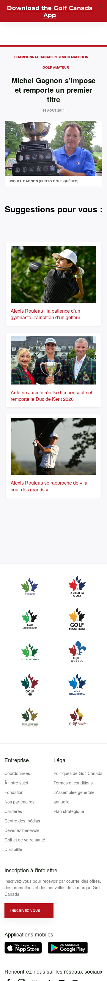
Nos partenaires (19, 802)
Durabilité (13, 849)
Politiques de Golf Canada (78, 773)
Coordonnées (17, 773)
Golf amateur (56, 67)
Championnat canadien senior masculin (51, 57)
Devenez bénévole (22, 830)
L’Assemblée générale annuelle (74, 797)
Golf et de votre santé (24, 840)
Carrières (13, 811)
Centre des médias (22, 821)
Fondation (13, 792)
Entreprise (16, 760)
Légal (60, 760)
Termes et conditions (73, 783)
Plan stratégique (69, 811)
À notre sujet (16, 783)
